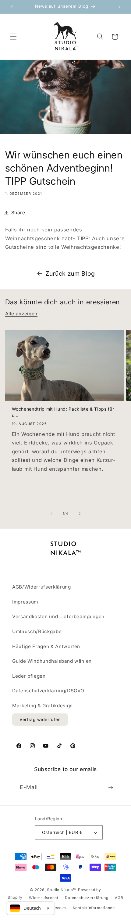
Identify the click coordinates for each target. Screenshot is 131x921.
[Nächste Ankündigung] (119, 6)
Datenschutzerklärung (86, 897)
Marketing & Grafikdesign (42, 706)
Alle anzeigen (21, 314)
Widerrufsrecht (43, 897)
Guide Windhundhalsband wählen (52, 661)
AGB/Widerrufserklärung (41, 587)
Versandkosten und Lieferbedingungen (58, 616)
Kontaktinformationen (94, 907)
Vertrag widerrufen (40, 719)
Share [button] (18, 213)
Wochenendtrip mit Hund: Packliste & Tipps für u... (63, 412)
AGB (119, 897)
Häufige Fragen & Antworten (46, 646)
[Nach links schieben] (51, 513)
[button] (13, 36)
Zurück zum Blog (70, 273)
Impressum (25, 602)
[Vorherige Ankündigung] (12, 6)
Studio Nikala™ (62, 889)
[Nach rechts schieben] (79, 513)
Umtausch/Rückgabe (37, 631)
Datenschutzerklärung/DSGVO (48, 691)
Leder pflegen (29, 676)
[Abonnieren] (110, 788)
